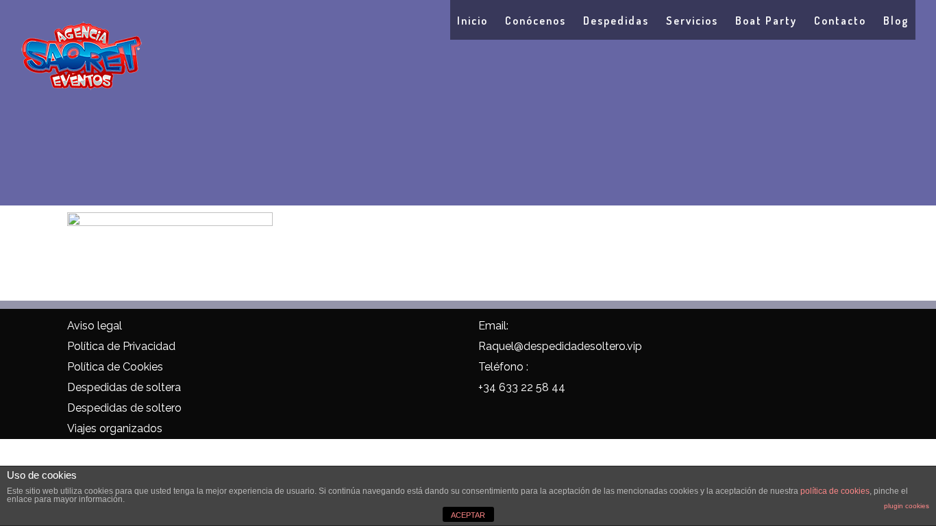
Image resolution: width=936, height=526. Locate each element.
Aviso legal (94, 325)
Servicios (692, 20)
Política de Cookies (115, 366)
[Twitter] (310, 328)
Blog (896, 20)
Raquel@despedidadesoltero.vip (560, 346)
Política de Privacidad (121, 346)
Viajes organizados (114, 428)
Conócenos (535, 20)
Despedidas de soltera (124, 387)
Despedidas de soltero (124, 407)
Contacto (840, 20)
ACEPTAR (468, 515)
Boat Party (766, 20)
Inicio (472, 20)
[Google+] (339, 328)
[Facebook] (282, 328)
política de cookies (835, 491)
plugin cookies (906, 506)
